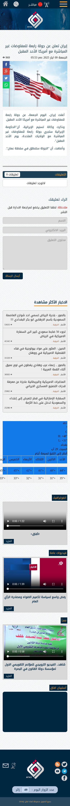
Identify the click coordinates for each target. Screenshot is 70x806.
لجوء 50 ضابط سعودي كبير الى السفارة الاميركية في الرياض (41, 334)
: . (59, 325)
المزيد (9, 541)
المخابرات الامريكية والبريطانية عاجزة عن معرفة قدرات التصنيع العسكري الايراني (36, 384)
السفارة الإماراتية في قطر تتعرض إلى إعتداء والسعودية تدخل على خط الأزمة (38, 400)
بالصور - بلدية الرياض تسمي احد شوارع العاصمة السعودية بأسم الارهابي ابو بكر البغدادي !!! (36, 317)
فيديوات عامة (58, 553)
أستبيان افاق (58, 687)
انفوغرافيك (59, 497)
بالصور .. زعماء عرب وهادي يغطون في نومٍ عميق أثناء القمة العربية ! (36, 367)
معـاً (64, 620)
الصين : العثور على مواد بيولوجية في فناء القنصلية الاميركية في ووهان (40, 351)
